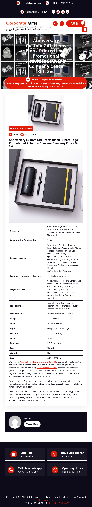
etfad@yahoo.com (32, 3)
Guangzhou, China (36, 12)
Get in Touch (74, 23)
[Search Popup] (55, 23)
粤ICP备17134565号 (58, 502)
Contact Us (66, 456)
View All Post (32, 424)
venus (16, 134)
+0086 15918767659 (62, 3)
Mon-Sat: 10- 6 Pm (71, 471)
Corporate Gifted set (52, 79)
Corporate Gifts (47, 499)
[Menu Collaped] (84, 29)
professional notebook (46, 367)
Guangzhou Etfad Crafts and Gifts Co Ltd (38, 362)
